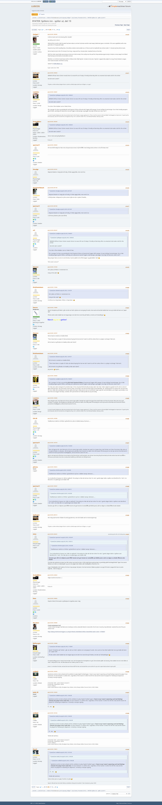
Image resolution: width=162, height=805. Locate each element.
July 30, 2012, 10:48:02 (52, 598)
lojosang (64, 17)
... (45, 29)
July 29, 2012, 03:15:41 (52, 169)
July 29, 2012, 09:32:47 (52, 230)
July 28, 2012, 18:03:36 (52, 34)
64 (57, 29)
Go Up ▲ (130, 803)
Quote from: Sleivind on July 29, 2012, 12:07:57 (61, 356)
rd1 (34, 230)
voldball (35, 671)
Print (128, 29)
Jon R (61, 17)
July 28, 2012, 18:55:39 (52, 121)
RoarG (35, 749)
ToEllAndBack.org (57, 63)
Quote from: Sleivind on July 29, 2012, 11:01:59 (61, 290)
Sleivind (35, 267)
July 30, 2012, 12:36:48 (52, 643)
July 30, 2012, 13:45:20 (52, 692)
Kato (34, 598)
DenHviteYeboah (38, 188)
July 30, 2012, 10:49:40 (52, 622)
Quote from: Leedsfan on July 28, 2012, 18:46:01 (61, 233)
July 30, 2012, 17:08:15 (52, 749)
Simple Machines (41, 803)
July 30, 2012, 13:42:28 (52, 671)
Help (117, 803)
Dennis (76, 17)
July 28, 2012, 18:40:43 (52, 72)
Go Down (34, 29)
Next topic (127, 25)
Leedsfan (36, 92)
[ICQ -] (33, 158)
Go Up (33, 787)
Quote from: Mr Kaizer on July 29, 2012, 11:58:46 (61, 646)
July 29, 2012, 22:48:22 (52, 575)
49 (48, 29)
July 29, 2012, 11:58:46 (52, 307)
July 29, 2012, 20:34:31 (52, 534)
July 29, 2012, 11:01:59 (52, 267)
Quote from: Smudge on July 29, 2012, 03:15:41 (61, 191)
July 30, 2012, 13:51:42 (52, 713)
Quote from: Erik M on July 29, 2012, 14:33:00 (60, 470)
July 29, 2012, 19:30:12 (52, 467)
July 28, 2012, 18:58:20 (52, 145)
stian (34, 534)
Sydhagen (36, 73)
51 (52, 29)
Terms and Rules (123, 803)
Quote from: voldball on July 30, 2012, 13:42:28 (61, 695)
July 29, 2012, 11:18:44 (52, 287)
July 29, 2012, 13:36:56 (52, 398)
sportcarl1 (36, 145)
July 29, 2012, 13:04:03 (52, 375)
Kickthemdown (38, 287)
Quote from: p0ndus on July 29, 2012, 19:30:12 (60, 489)
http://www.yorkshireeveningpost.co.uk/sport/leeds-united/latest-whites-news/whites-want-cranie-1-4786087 (76, 631)
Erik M (35, 418)
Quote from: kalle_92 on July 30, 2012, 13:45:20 (61, 716)
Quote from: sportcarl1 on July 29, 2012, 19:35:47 (61, 537)
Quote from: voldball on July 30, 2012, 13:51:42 (61, 752)
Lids (73, 17)
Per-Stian (36, 623)
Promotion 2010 (82, 17)
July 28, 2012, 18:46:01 (52, 92)
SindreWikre (37, 122)
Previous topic (119, 25)
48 (46, 29)
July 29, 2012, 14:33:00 (52, 418)
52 (54, 29)
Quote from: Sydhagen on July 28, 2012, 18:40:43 (61, 95)
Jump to (108, 793)
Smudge (35, 169)
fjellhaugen (37, 643)
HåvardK (36, 376)
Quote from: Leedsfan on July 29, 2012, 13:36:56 (61, 446)
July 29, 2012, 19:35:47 (52, 486)
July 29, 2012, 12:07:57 (52, 333)
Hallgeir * (69, 17)
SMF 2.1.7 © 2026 (34, 803)
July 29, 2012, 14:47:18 (52, 442)
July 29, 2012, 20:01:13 (52, 515)
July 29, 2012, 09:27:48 (52, 206)
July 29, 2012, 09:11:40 (52, 187)
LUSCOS (35, 6)
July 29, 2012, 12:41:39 (52, 353)
